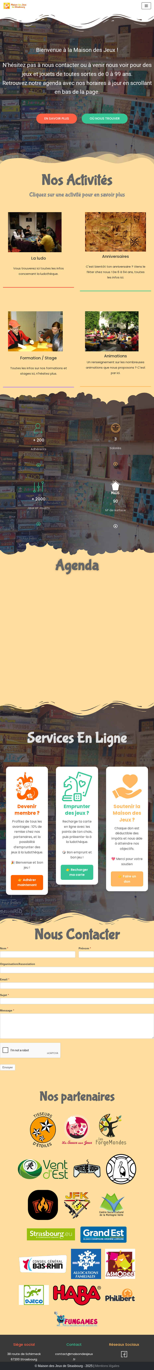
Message (7, 1010)
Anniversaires (115, 256)
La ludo (38, 258)
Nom (4, 948)
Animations (115, 356)
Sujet (4, 995)
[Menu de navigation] (146, 5)
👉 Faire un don (127, 879)
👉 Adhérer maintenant (27, 882)
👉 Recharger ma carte (77, 872)
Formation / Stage (38, 358)
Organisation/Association (17, 964)
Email (4, 979)
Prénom (85, 948)
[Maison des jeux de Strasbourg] (15, 6)
